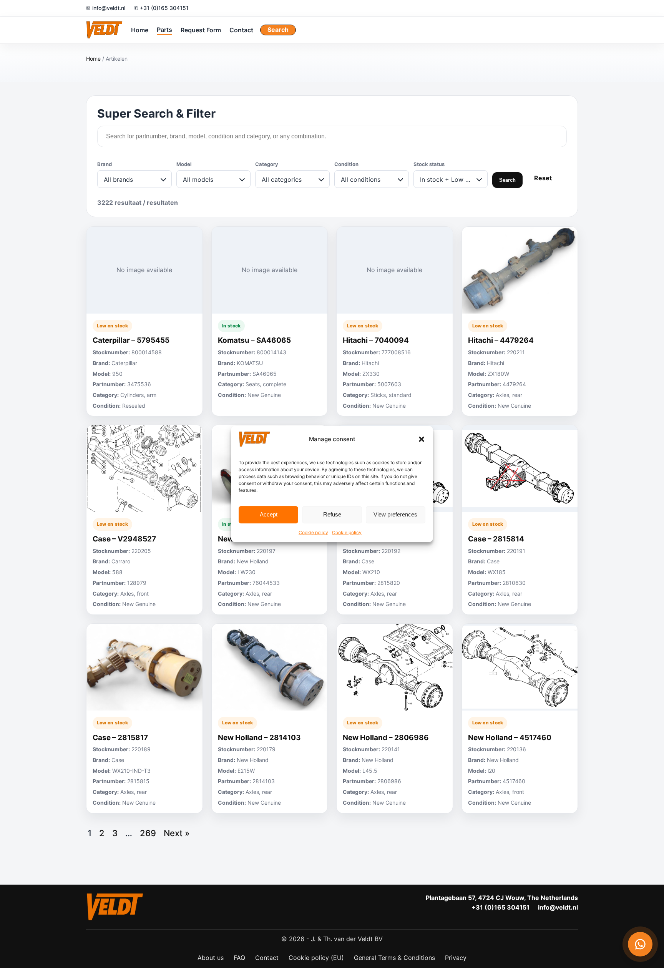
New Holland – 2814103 (259, 737)
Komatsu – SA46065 (254, 340)
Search (278, 29)
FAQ (239, 957)
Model (184, 164)
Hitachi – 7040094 (376, 340)
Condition (346, 164)
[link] (144, 321)
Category (266, 164)
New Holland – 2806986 (386, 737)
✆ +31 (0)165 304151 (161, 8)
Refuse (332, 514)
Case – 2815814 (496, 539)
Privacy (455, 957)
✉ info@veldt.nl (105, 8)
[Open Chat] (640, 944)
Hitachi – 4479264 (501, 340)
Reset (543, 178)
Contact (241, 29)
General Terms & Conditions (394, 957)
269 (148, 833)
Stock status (429, 164)
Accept (268, 514)
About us (211, 957)
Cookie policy (313, 532)
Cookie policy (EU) (316, 957)
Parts (164, 29)
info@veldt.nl (558, 907)
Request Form (201, 29)
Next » (177, 833)
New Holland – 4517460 (509, 737)
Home (139, 29)
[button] (421, 439)
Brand (104, 164)
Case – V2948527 (124, 539)
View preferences (395, 514)
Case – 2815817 (120, 737)
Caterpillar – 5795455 (131, 340)
